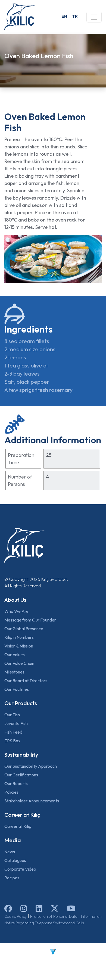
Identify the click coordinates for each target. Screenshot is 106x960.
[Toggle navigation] (94, 17)
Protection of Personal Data (53, 916)
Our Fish (12, 714)
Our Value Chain (19, 663)
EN (64, 16)
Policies (11, 792)
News (9, 851)
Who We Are (16, 611)
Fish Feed (13, 732)
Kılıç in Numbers (19, 637)
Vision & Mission (18, 646)
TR (75, 16)
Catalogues (15, 860)
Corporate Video (20, 869)
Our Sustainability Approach (30, 766)
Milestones (14, 672)
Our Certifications (21, 774)
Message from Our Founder (30, 620)
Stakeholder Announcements (31, 800)
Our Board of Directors (25, 680)
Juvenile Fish (16, 723)
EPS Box (12, 740)
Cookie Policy (15, 916)
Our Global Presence (23, 628)
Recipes (11, 877)
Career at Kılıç (17, 826)
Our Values (14, 654)
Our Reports (16, 783)
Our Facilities (16, 689)
